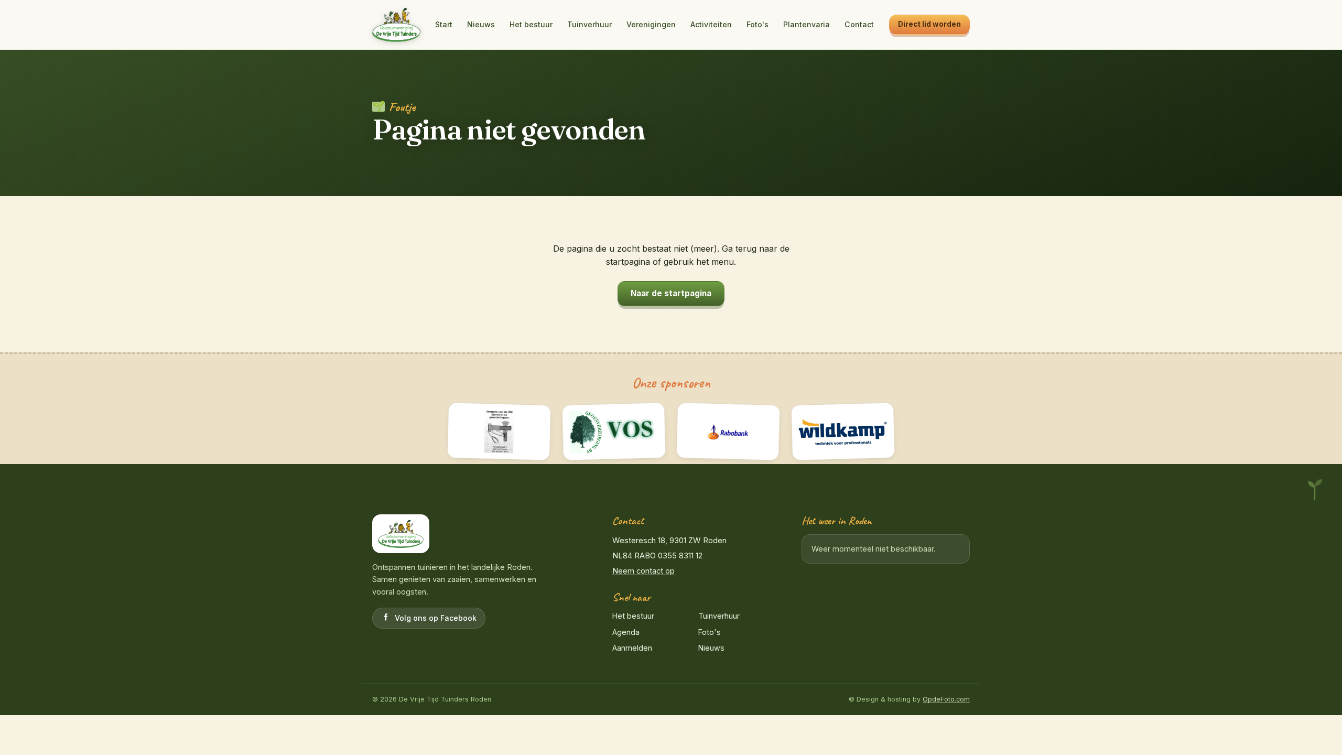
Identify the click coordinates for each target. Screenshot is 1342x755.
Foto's (757, 24)
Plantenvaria (806, 24)
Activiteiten (711, 24)
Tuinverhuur (589, 24)
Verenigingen (651, 24)
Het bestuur (531, 24)
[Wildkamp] (843, 432)
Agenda (626, 632)
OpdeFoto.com (946, 699)
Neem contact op (643, 571)
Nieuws (481, 24)
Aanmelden (632, 647)
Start (443, 24)
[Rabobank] (728, 432)
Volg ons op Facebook (436, 617)
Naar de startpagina (671, 293)
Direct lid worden (929, 24)
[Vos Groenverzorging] (613, 432)
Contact (859, 24)
